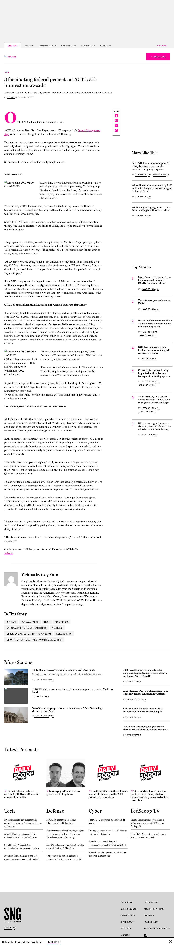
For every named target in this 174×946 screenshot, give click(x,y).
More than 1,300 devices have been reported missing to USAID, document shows (154, 280)
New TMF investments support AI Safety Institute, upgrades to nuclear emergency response (151, 166)
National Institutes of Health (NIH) (27, 627)
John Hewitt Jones (44, 679)
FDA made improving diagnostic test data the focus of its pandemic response (145, 728)
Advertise (161, 45)
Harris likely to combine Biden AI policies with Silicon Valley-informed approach (155, 323)
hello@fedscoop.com (157, 928)
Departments (64, 633)
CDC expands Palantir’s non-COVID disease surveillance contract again (143, 710)
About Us (10, 927)
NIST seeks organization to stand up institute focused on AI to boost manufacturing (154, 426)
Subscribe (159, 56)
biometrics (61, 621)
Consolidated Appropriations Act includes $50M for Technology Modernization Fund (67, 710)
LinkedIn (156, 934)
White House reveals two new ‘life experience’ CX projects (63, 670)
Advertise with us (154, 908)
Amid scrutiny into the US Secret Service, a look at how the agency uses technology (154, 399)
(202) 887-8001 (151, 921)
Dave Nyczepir (134, 681)
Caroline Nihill (143, 174)
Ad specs (149, 915)
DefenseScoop (47, 45)
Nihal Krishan (41, 696)
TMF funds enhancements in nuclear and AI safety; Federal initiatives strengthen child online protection (149, 795)
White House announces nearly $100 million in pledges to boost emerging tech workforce (152, 188)
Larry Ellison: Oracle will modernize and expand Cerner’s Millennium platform (145, 692)
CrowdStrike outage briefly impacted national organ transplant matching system (154, 373)
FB (145, 934)
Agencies (57, 627)
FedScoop (12, 45)
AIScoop (29, 45)
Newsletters (151, 902)
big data (11, 621)
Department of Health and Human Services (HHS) (34, 639)
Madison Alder (161, 174)
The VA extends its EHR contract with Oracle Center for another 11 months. (22, 794)
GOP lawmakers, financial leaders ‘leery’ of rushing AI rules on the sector (153, 350)
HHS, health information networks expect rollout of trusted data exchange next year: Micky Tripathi (145, 673)
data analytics (29, 621)
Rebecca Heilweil (150, 289)
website (8, 553)
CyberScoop (68, 45)
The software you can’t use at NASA (154, 302)
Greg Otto (12, 97)
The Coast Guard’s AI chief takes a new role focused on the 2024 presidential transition (108, 794)
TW (150, 934)
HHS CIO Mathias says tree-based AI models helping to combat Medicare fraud (73, 691)
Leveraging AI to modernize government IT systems (63, 792)
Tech (46, 621)
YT (165, 934)
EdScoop (105, 45)
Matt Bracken (149, 358)
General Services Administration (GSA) (29, 633)
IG (160, 934)
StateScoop (88, 45)
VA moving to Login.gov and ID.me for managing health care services (151, 209)
